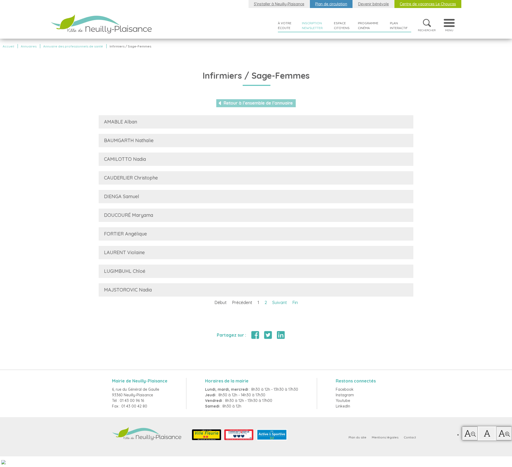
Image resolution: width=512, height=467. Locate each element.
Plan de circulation (331, 4)
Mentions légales (385, 437)
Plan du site (357, 437)
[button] (470, 433)
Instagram (345, 395)
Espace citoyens (342, 25)
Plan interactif (399, 25)
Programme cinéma (368, 25)
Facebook (345, 389)
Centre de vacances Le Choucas (428, 4)
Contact (410, 437)
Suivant (279, 302)
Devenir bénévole (373, 4)
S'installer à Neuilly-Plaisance (279, 4)
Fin (295, 302)
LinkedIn (343, 406)
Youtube (343, 400)
